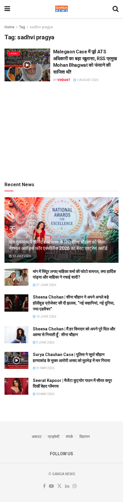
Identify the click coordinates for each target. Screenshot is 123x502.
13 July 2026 (21, 256)
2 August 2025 (87, 80)
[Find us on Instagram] (75, 486)
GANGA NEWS (63, 474)
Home (9, 27)
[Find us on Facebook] (44, 486)
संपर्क (69, 436)
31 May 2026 (45, 368)
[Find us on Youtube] (51, 486)
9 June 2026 (45, 342)
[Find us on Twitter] (59, 486)
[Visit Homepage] (61, 9)
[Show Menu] (7, 9)
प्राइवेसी (53, 436)
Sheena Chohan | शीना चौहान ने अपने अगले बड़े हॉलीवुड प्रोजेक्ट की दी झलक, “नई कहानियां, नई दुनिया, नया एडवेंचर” (74, 303)
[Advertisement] (61, 131)
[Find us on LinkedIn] (67, 486)
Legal (13, 53)
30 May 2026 (45, 394)
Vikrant (63, 80)
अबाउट (36, 436)
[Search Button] (116, 9)
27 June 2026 (46, 285)
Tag (22, 27)
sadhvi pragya (41, 27)
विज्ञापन (84, 436)
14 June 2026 (46, 316)
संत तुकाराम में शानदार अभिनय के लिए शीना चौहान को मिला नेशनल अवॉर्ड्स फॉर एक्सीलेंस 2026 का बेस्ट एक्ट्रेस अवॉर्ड (58, 245)
